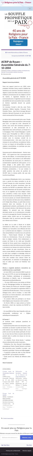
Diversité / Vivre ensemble (7, 72)
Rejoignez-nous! (18, 42)
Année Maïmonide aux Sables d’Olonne (17, 52)
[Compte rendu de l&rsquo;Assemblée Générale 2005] (9, 380)
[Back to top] (29, 452)
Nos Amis (29, 445)
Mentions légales (27, 450)
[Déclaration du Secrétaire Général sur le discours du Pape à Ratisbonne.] (22, 381)
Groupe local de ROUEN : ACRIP (20, 55)
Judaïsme (15, 72)
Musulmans (20, 72)
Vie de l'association (8, 418)
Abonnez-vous (26, 437)
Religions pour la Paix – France (17, 2)
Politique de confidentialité (13, 450)
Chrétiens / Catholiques (12, 70)
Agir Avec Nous (5, 445)
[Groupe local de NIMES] (9, 401)
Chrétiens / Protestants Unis (23, 70)
